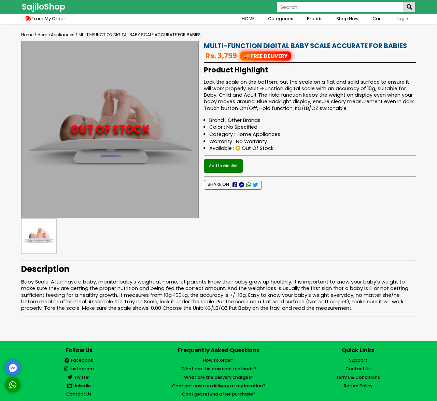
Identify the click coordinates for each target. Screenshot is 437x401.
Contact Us (78, 394)
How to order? (219, 360)
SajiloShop (43, 6)
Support (358, 360)
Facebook (82, 360)
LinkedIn (82, 386)
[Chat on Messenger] (13, 368)
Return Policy (358, 386)
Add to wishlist (223, 165)
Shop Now (347, 19)
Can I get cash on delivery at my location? (218, 386)
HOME (248, 19)
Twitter (82, 377)
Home (27, 35)
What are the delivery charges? (218, 377)
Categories (280, 19)
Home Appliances (56, 35)
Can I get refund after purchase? (218, 394)
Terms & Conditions (358, 377)
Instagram (82, 369)
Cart (377, 19)
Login (402, 19)
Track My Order (48, 19)
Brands (315, 19)
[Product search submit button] (409, 7)
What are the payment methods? (218, 369)
